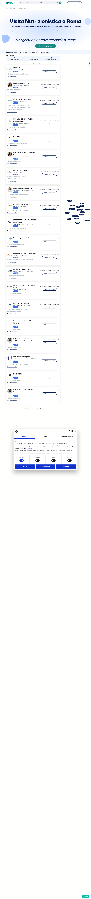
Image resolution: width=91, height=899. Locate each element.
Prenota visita (11, 8)
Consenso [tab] (24, 436)
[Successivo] (40, 408)
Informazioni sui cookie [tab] (67, 436)
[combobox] (29, 2)
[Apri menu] (84, 2)
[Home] (6, 8)
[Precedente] (25, 408)
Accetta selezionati (45, 466)
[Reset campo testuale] (37, 2)
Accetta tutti (66, 466)
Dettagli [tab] (45, 436)
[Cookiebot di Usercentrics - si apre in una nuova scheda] (69, 431)
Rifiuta (25, 466)
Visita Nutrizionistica (22, 8)
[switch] (37, 460)
